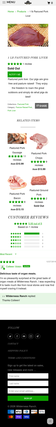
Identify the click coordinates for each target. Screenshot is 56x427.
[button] (15, 63)
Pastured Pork (23, 104)
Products (21, 11)
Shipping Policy (18, 351)
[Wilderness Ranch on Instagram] (31, 336)
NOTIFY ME (15, 74)
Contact (13, 344)
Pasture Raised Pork (24, 107)
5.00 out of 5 (35, 223)
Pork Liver (12, 110)
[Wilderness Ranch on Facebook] (18, 336)
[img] (7, 261)
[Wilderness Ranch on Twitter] (11, 336)
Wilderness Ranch (26, 406)
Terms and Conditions (21, 358)
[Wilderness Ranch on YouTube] (24, 336)
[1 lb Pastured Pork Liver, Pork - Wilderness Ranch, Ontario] (28, 35)
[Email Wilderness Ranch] (38, 336)
